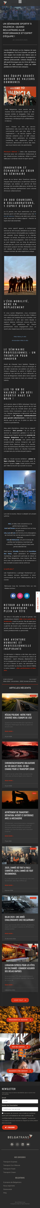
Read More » (9, 731)
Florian (12, 528)
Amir (6, 528)
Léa (14, 533)
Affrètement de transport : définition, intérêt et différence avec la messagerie (19, 815)
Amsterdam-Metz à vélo (20, 340)
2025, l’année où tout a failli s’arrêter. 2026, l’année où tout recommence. (19, 870)
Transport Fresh (9, 1169)
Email (4, 1098)
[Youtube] (28, 1144)
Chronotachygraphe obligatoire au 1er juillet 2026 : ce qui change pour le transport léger (20, 766)
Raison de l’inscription (10, 1105)
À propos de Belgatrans (12, 1182)
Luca (9, 533)
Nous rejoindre (9, 1186)
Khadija (15, 551)
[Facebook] (13, 596)
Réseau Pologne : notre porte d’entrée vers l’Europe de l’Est (18, 716)
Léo (5, 533)
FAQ (5, 1193)
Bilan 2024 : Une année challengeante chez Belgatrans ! (20, 918)
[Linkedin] (27, 596)
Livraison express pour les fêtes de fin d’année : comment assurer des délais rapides (20, 968)
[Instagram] (20, 596)
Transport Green (9, 1172)
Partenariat (7, 1189)
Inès (8, 540)
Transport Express (10, 1162)
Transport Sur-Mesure (11, 1165)
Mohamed (15, 540)
